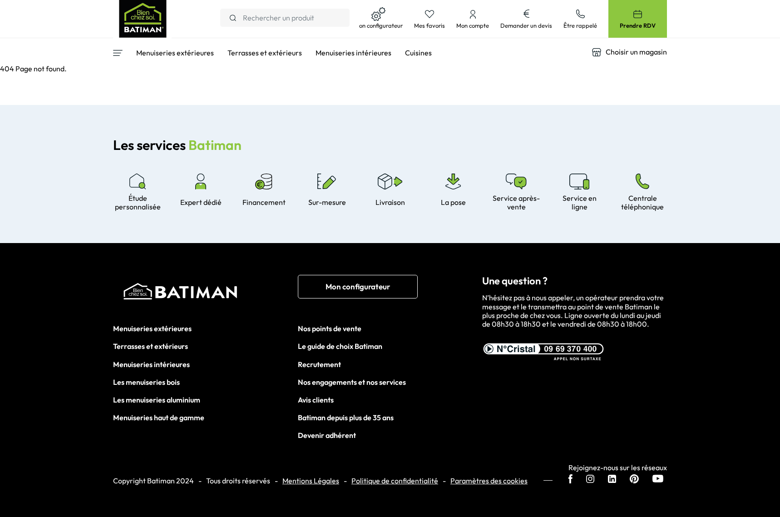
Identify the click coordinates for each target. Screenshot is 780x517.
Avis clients (316, 399)
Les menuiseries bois (146, 382)
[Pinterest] (634, 479)
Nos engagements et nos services (352, 382)
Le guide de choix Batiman (340, 346)
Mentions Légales (310, 481)
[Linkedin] (612, 480)
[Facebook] (570, 479)
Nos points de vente (329, 328)
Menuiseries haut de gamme (158, 417)
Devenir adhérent (327, 435)
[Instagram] (590, 480)
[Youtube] (657, 479)
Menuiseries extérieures (152, 328)
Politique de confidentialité (394, 481)
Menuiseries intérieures (151, 364)
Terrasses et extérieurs (150, 346)
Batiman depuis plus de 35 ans (346, 417)
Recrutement (319, 364)
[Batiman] (205, 293)
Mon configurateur (358, 286)
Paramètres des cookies (489, 481)
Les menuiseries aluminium (156, 399)
